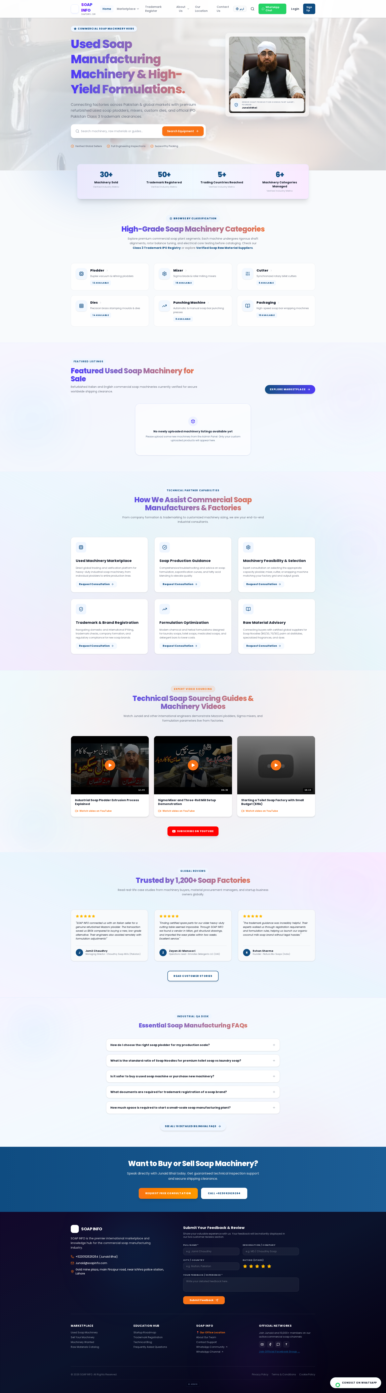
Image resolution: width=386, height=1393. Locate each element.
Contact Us (223, 9)
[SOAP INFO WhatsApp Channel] (278, 1344)
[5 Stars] (269, 1266)
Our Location (201, 9)
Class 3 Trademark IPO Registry (157, 248)
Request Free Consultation (168, 1193)
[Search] (252, 8)
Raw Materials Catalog (85, 1347)
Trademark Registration (148, 1337)
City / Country (193, 1260)
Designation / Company (259, 1245)
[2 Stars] (251, 1266)
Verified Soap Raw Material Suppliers (224, 248)
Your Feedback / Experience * (203, 1275)
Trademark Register (153, 9)
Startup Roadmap (144, 1332)
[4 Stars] (263, 1266)
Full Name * (191, 1245)
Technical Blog (142, 1342)
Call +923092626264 (224, 1193)
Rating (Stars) (253, 1260)
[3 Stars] (257, 1266)
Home (107, 9)
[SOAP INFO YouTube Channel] (262, 1344)
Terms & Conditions (284, 1374)
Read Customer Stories (192, 976)
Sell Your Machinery (82, 1337)
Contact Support (206, 1342)
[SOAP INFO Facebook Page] (270, 1344)
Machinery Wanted (82, 1342)
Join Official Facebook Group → (279, 1351)
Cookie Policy (307, 1374)
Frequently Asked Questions (150, 1347)
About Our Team (206, 1337)
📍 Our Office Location (210, 1332)
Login (295, 9)
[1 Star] (245, 1266)
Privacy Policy (260, 1374)
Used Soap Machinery (84, 1332)
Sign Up (309, 8)
